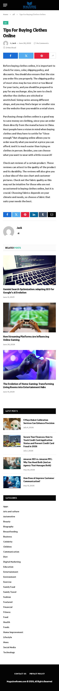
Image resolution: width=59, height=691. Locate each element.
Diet (5, 556)
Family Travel (9, 592)
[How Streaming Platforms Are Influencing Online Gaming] (29, 317)
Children (7, 546)
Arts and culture (11, 511)
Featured (7, 602)
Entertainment (10, 571)
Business (7, 536)
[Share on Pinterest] (41, 56)
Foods (6, 627)
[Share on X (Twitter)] (26, 56)
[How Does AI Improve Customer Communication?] (12, 482)
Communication (11, 551)
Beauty (6, 521)
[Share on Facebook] (10, 56)
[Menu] (5, 5)
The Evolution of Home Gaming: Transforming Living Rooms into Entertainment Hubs (28, 385)
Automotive (9, 516)
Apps (5, 506)
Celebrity (7, 541)
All (5, 23)
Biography (8, 526)
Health (6, 622)
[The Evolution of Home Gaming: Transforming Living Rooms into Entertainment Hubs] (29, 365)
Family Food (9, 587)
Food (5, 617)
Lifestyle (7, 637)
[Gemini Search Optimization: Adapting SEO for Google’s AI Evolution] (29, 270)
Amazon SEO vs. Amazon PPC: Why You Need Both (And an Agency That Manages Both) (37, 462)
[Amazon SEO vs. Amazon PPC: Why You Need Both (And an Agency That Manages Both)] (12, 463)
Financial (7, 607)
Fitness (6, 612)
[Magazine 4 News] (29, 5)
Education (8, 566)
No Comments (43, 43)
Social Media (9, 647)
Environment (9, 576)
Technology (9, 652)
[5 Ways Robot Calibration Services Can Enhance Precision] (12, 424)
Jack (14, 43)
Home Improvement (13, 632)
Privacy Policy (37, 673)
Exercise (7, 581)
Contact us (20, 673)
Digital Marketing (12, 561)
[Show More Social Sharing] (53, 56)
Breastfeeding (10, 531)
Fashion (7, 597)
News (5, 642)
